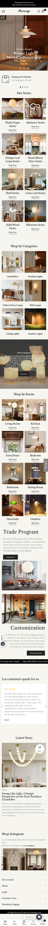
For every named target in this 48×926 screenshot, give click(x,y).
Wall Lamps (35, 307)
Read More (23, 376)
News (4, 793)
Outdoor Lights (35, 336)
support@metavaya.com (25, 2)
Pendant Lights (35, 279)
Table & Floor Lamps (13, 307)
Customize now (36, 656)
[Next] (46, 709)
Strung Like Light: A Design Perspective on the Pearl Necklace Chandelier (21, 799)
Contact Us (10, 560)
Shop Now (23, 67)
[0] (43, 13)
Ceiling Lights (12, 336)
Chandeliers (12, 279)
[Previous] (2, 709)
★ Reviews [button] (46, 465)
